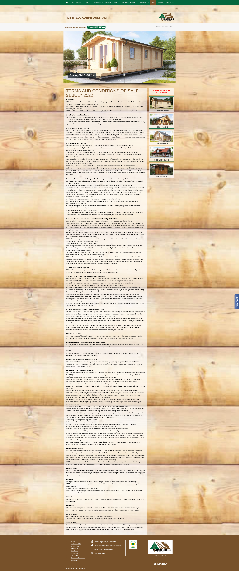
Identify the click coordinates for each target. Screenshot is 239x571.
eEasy (69, 568)
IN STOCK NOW (76, 544)
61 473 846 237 (100, 553)
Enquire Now (160, 563)
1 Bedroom (74, 548)
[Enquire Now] (95, 27)
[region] (119, 59)
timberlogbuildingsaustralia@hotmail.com (107, 545)
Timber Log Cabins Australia (86, 17)
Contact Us (74, 560)
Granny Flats (75, 546)
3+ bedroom (75, 553)
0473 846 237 (109, 549)
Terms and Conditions (78, 558)
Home (158, 27)
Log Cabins (74, 555)
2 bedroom (74, 551)
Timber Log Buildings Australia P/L (105, 542)
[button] (66, 56)
